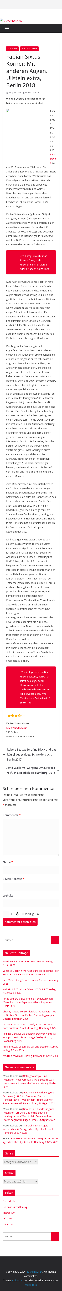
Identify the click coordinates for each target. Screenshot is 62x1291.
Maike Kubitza (32, 92)
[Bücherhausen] (11, 21)
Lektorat (7, 1218)
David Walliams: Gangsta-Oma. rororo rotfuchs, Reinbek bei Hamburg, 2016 (30, 770)
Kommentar (12, 815)
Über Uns (8, 1224)
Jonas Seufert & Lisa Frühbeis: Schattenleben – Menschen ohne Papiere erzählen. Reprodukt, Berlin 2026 (29, 1002)
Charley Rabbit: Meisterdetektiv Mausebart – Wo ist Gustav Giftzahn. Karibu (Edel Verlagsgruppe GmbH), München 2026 (29, 1015)
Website (8, 895)
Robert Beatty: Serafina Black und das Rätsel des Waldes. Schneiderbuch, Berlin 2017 (31, 754)
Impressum (9, 1212)
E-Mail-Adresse (13, 879)
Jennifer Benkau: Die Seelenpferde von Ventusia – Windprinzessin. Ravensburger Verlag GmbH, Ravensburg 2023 (30, 1037)
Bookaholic (9, 1201)
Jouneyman (53, 159)
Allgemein (12, 48)
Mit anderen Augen (16, 727)
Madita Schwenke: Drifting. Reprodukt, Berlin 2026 (31, 1055)
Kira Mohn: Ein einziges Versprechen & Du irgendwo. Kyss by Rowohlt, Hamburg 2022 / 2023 (28, 1129)
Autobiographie (29, 48)
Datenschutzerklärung (15, 1207)
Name (8, 862)
